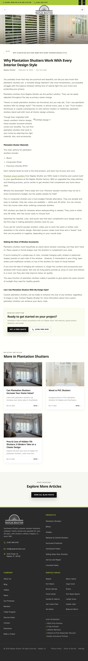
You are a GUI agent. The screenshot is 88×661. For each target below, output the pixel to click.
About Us (7, 579)
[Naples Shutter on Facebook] (80, 2)
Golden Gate (71, 604)
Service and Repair (53, 560)
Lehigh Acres (71, 599)
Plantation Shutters (53, 521)
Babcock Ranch (72, 609)
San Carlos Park (52, 604)
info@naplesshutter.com (16, 549)
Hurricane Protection (54, 543)
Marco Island (71, 579)
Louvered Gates (52, 565)
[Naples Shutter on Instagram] (83, 2)
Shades (49, 532)
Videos (6, 590)
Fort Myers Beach (73, 594)
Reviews (7, 606)
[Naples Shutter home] (44, 9)
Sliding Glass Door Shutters (57, 554)
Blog (8, 51)
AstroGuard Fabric (53, 549)
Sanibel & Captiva (53, 599)
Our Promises (9, 601)
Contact (7, 623)
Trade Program (10, 612)
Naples (48, 579)
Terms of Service (69, 649)
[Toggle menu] (82, 9)
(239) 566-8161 (42, 329)
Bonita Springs (51, 589)
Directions (8, 629)
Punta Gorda (51, 594)
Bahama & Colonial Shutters (57, 538)
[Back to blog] (5, 9)
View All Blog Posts (44, 495)
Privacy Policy (56, 649)
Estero (68, 589)
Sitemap (81, 649)
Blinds (48, 527)
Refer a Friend (9, 634)
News (6, 595)
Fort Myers (50, 584)
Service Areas (9, 617)
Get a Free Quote (18, 329)
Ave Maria (50, 609)
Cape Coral (70, 584)
